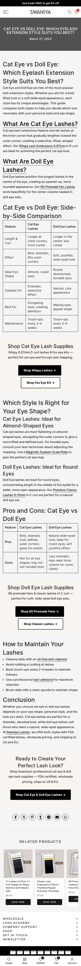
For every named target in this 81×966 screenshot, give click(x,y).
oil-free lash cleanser (52, 659)
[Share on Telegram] (49, 817)
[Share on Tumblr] (40, 817)
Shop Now (18, 902)
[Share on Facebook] (15, 817)
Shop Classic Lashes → (40, 624)
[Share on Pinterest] (32, 817)
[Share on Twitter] (24, 817)
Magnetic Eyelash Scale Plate (47, 452)
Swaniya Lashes (18, 732)
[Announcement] (40, 3)
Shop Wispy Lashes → (40, 370)
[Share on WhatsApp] (65, 817)
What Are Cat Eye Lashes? (40, 123)
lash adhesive (43, 679)
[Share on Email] (57, 817)
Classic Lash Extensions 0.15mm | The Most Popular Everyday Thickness (48, 886)
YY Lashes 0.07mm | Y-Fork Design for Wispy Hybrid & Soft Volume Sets (18, 886)
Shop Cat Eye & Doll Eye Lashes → (41, 795)
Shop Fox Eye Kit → (41, 382)
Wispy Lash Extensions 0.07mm (42, 146)
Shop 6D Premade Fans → (40, 611)
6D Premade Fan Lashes (57, 187)
